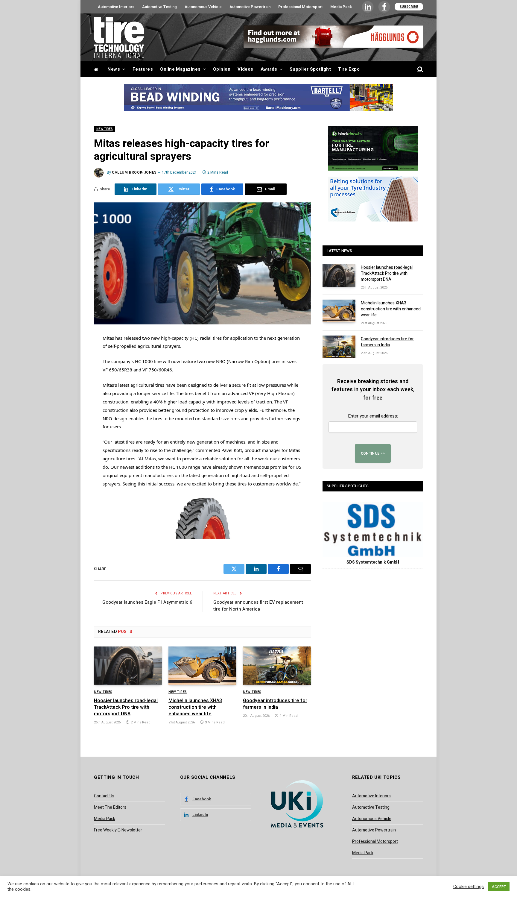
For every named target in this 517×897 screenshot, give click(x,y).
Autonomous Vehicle (203, 7)
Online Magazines (180, 69)
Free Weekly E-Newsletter (118, 830)
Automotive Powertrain (249, 7)
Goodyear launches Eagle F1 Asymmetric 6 (147, 602)
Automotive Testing (159, 7)
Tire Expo (349, 69)
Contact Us (104, 796)
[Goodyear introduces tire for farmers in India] (277, 665)
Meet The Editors (110, 807)
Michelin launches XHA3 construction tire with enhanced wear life (195, 707)
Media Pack (341, 7)
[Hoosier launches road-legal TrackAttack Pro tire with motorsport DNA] (128, 665)
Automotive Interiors (116, 7)
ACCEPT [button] (499, 887)
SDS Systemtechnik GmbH (372, 562)
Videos (245, 69)
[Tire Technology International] (119, 37)
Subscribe (409, 6)
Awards (269, 69)
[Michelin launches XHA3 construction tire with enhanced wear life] (202, 665)
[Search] (419, 69)
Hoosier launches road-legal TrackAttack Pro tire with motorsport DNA (126, 707)
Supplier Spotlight (310, 69)
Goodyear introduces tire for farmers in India (275, 704)
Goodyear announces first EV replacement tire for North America (258, 605)
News (113, 69)
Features (143, 69)
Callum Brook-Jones (134, 172)
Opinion (221, 69)
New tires (104, 129)
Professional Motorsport (300, 7)
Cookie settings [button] (468, 887)
